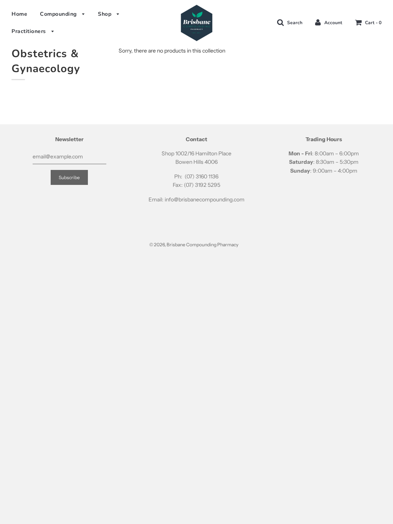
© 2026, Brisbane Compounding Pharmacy (193, 244)
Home (19, 14)
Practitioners (30, 31)
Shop (105, 14)
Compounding (59, 14)
